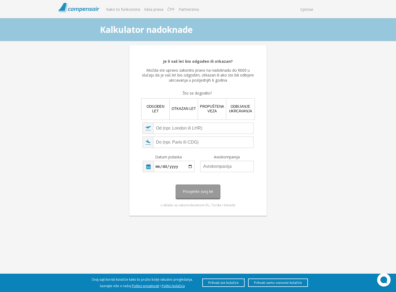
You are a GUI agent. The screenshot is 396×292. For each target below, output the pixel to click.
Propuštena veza (212, 109)
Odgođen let (155, 109)
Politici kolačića (173, 286)
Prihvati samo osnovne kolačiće (278, 282)
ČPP (171, 9)
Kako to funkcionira (123, 9)
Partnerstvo (189, 9)
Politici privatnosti (145, 286)
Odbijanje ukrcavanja (240, 109)
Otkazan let (184, 109)
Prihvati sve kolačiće (223, 282)
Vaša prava (153, 9)
